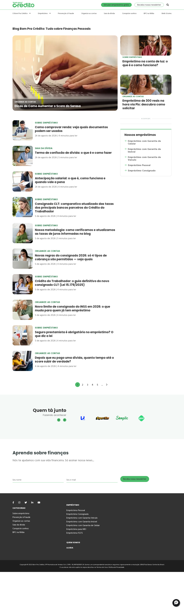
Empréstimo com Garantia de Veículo (144, 158)
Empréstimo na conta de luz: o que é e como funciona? (145, 63)
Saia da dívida (109, 13)
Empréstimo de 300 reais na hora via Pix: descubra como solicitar (143, 104)
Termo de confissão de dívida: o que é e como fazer (73, 153)
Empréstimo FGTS (74, 533)
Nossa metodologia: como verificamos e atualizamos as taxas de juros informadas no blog (75, 232)
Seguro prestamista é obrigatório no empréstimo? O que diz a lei (74, 334)
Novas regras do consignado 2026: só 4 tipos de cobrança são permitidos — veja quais (71, 257)
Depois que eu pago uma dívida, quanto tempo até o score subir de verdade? (74, 360)
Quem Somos (73, 542)
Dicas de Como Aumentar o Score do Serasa (48, 106)
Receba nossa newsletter (149, 4)
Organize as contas (89, 13)
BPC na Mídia (149, 13)
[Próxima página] (106, 384)
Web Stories (166, 13)
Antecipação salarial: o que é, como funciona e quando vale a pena (70, 180)
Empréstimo (43, 13)
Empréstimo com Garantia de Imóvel (144, 150)
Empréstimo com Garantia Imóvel (81, 521)
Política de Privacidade (116, 567)
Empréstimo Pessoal (139, 165)
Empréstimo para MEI (76, 529)
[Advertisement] (81, 591)
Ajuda (69, 547)
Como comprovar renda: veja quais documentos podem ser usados (71, 129)
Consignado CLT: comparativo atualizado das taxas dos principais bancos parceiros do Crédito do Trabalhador (74, 207)
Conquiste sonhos (129, 13)
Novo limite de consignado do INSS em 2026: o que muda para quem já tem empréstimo (72, 308)
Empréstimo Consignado (142, 170)
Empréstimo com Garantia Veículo (82, 518)
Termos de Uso (102, 567)
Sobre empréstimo (132, 57)
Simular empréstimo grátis (116, 4)
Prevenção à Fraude (66, 13)
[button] (176, 603)
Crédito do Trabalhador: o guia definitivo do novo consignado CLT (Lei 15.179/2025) (72, 283)
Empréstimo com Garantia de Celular (144, 142)
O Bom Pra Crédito (20, 13)
